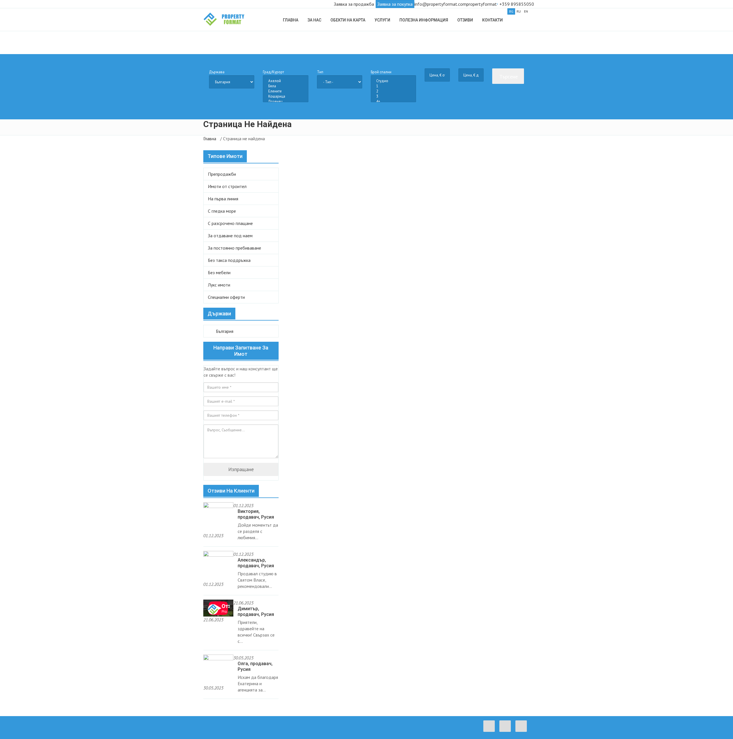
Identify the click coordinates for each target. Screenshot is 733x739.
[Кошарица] (285, 96)
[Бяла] (285, 86)
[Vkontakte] (506, 730)
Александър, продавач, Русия (256, 562)
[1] (393, 86)
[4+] (393, 101)
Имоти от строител (227, 186)
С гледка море (222, 211)
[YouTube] (522, 730)
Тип (320, 72)
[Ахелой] (285, 81)
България (224, 331)
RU (519, 11)
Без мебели (219, 272)
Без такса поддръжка (229, 260)
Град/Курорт (273, 72)
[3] (393, 96)
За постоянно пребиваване (234, 248)
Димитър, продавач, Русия (256, 611)
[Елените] (285, 91)
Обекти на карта (347, 20)
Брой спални (381, 72)
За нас (314, 20)
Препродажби (222, 174)
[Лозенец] (285, 101)
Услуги (382, 20)
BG (511, 11)
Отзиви (465, 20)
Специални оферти (226, 297)
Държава (216, 72)
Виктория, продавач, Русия (256, 514)
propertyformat (481, 4)
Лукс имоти (219, 285)
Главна (290, 20)
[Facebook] (490, 730)
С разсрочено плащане (230, 223)
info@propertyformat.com (440, 4)
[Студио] (393, 81)
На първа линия (223, 198)
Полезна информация (423, 20)
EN (526, 11)
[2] (393, 91)
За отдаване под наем (230, 235)
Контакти (492, 20)
